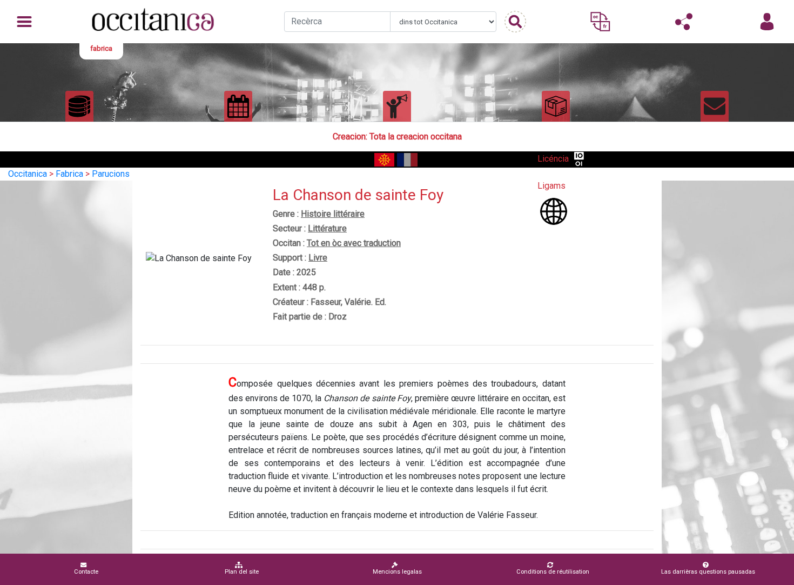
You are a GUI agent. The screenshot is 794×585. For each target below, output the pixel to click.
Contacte (86, 571)
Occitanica (27, 174)
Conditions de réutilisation (552, 571)
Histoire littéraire (333, 214)
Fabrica (69, 174)
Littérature (327, 228)
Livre (317, 257)
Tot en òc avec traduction (354, 243)
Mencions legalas (397, 571)
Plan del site (242, 571)
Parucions (111, 174)
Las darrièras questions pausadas (708, 571)
